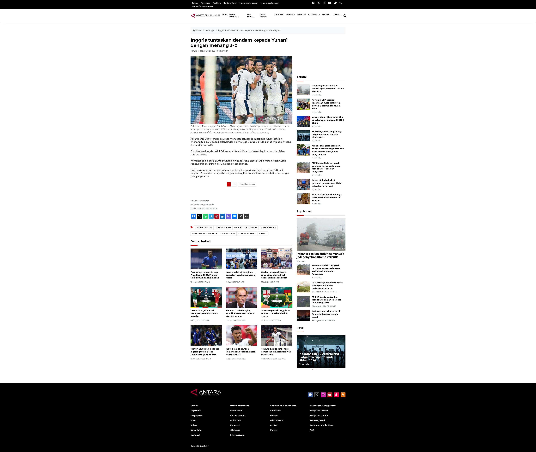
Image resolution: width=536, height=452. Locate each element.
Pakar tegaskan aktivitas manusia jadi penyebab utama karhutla (328, 88)
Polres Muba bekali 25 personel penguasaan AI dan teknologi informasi (327, 183)
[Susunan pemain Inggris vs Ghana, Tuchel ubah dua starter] (276, 297)
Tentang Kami (230, 3)
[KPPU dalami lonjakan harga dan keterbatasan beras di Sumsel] (303, 198)
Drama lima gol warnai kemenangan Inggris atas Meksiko (204, 313)
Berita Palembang (234, 16)
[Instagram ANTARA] (324, 3)
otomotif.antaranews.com (203, 6)
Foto (300, 327)
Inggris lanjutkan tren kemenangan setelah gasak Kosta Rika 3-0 (240, 352)
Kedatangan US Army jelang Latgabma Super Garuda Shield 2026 (326, 134)
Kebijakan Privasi (319, 410)
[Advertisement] (321, 54)
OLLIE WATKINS (268, 228)
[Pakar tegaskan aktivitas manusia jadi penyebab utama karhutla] (303, 89)
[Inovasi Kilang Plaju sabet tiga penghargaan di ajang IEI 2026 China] (303, 121)
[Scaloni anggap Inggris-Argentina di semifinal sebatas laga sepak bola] (276, 258)
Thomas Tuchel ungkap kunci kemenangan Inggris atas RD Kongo (240, 313)
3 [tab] (321, 369)
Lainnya (336, 15)
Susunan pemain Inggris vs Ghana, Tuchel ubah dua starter (275, 313)
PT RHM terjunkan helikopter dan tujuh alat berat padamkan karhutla (327, 285)
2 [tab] (316, 369)
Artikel (273, 425)
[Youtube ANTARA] (329, 3)
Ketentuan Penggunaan (323, 405)
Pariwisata (313, 15)
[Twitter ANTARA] (318, 3)
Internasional (237, 435)
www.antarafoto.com (270, 3)
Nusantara (196, 430)
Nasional (195, 435)
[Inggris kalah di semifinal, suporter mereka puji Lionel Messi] (241, 258)
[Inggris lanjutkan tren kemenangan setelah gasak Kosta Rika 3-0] (241, 335)
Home (198, 30)
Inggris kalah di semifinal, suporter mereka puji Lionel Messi (240, 275)
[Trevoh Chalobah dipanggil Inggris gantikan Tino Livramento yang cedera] (206, 335)
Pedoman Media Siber (321, 425)
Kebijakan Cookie (319, 415)
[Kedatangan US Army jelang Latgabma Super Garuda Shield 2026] (303, 135)
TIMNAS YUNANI (223, 228)
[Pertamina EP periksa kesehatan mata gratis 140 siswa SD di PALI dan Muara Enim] (303, 104)
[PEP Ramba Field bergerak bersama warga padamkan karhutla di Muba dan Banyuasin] (303, 167)
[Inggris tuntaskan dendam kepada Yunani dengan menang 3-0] (321, 234)
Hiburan (325, 15)
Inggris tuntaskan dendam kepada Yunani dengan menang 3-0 (249, 30)
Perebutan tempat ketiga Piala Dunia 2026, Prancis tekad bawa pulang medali (205, 275)
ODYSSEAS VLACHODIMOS (204, 234)
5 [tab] (329, 369)
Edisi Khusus (276, 420)
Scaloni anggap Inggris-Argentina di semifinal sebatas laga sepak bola (274, 275)
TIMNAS (263, 234)
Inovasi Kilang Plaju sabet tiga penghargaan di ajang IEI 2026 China (328, 120)
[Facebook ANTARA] (313, 3)
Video (194, 425)
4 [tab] (325, 369)
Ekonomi (289, 15)
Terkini (195, 3)
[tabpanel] (321, 351)
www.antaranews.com (248, 3)
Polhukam (278, 15)
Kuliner (274, 430)
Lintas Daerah (263, 16)
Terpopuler (205, 3)
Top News (217, 3)
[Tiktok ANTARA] (335, 3)
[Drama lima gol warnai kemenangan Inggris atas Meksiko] (206, 297)
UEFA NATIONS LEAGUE (245, 228)
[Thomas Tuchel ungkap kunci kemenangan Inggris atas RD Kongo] (241, 297)
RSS (312, 430)
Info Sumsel (250, 16)
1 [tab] (312, 369)
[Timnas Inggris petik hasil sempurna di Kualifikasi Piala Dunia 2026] (276, 335)
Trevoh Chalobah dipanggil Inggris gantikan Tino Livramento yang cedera (205, 352)
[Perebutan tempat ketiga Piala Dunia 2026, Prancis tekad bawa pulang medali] (206, 258)
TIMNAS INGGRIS (204, 228)
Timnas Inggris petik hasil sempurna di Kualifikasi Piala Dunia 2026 (276, 352)
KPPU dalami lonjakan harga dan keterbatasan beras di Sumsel (326, 197)
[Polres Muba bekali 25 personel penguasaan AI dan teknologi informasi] (303, 184)
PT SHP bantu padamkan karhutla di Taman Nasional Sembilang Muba (326, 300)
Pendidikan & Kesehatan (283, 405)
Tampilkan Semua (247, 184)
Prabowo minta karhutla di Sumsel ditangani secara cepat (326, 314)
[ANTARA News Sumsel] (206, 16)
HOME (224, 15)
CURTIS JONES (228, 234)
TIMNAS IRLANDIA (247, 234)
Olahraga (301, 15)
